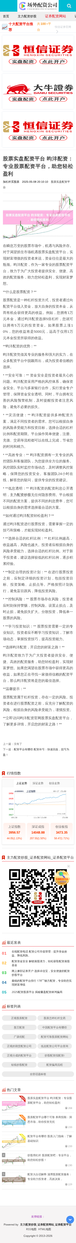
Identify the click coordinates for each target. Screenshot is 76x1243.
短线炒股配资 (19, 1065)
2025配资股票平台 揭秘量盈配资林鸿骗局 (37, 992)
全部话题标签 (38, 1074)
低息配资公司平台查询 (54, 1046)
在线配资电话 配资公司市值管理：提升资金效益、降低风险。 (39, 953)
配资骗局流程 (54, 1065)
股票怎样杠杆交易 (54, 1018)
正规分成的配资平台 (19, 1055)
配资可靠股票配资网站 (54, 1036)
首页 (6, 16)
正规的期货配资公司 (19, 1046)
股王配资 (19, 1027)
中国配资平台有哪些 (54, 1027)
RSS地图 (31, 1229)
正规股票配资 (19, 1018)
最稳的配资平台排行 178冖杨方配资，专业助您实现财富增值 (42, 982)
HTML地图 (44, 1229)
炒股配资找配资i (55, 1055)
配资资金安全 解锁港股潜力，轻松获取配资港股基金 (41, 963)
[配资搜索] (69, 6)
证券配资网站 (55, 16)
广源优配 (19, 1036)
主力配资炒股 (27, 16)
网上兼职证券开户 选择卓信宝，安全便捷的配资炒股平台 (41, 973)
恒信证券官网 (63, 27)
